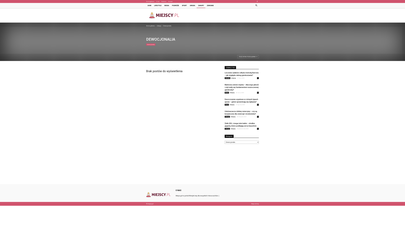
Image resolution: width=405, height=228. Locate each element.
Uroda (192, 5)
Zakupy (201, 5)
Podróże (175, 5)
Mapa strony (255, 204)
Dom (149, 5)
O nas (157, 1)
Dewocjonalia (151, 44)
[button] (256, 5)
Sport (184, 5)
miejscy (233, 78)
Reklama (163, 1)
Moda (166, 5)
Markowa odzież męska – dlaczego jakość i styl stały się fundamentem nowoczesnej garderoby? (242, 87)
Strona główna (150, 1)
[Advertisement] (220, 15)
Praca (226, 104)
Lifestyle (157, 5)
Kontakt (170, 1)
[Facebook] (257, 1)
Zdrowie (210, 5)
